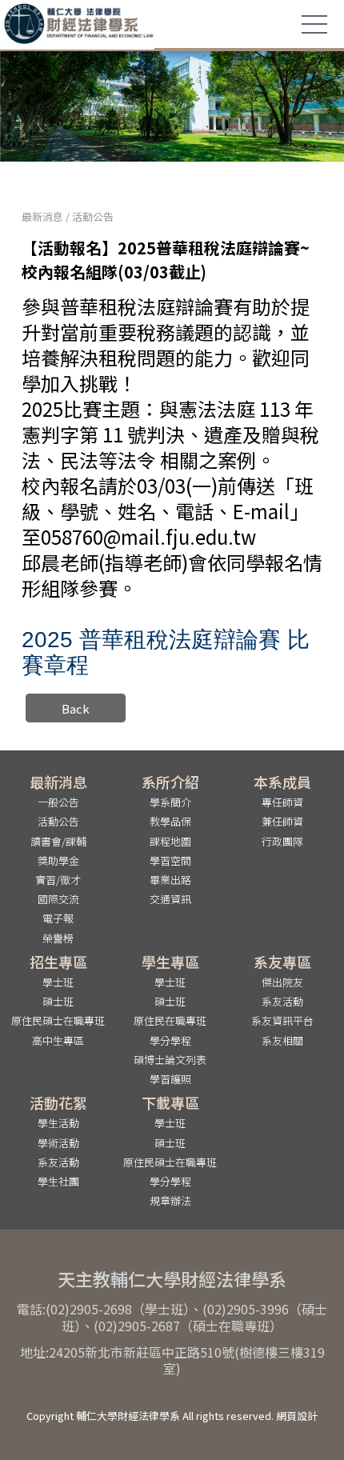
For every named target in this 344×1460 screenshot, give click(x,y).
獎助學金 (58, 860)
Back (76, 708)
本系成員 (282, 781)
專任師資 (282, 802)
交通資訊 (170, 898)
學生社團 (58, 1181)
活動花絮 (58, 1102)
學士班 (58, 982)
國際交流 (58, 898)
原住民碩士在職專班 (58, 1020)
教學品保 (170, 821)
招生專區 (58, 961)
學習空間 (170, 860)
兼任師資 (282, 821)
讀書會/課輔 (58, 841)
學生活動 (58, 1122)
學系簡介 (170, 802)
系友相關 (282, 1040)
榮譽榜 (58, 938)
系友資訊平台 (282, 1020)
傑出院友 (282, 982)
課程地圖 (170, 841)
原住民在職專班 (170, 1020)
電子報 (58, 918)
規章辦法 (170, 1200)
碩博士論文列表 (170, 1059)
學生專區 (170, 961)
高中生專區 (58, 1040)
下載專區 (170, 1102)
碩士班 (58, 1001)
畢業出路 (170, 879)
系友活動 (282, 1001)
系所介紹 (170, 781)
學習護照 (170, 1078)
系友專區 (282, 961)
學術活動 (58, 1142)
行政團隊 (282, 841)
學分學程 (170, 1040)
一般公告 (58, 802)
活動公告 (93, 216)
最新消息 (42, 216)
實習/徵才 (58, 879)
